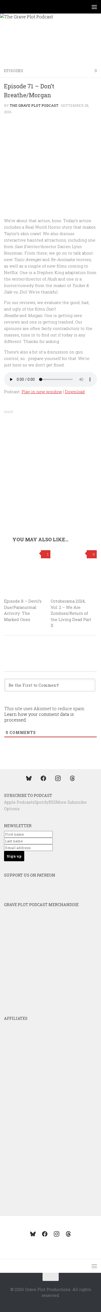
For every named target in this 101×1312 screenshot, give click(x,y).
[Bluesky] (29, 778)
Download (75, 391)
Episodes (13, 70)
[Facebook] (43, 778)
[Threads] (72, 778)
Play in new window (42, 391)
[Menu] (94, 7)
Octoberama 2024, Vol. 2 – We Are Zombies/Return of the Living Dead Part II (71, 613)
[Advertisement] (50, 483)
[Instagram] (58, 778)
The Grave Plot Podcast (34, 105)
